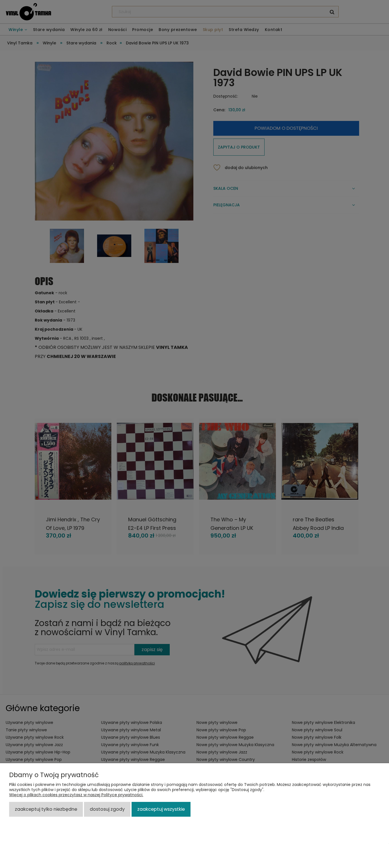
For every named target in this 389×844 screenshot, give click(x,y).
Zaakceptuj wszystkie (161, 809)
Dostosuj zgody (107, 809)
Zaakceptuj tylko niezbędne (46, 809)
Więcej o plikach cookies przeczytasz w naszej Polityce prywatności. (76, 795)
